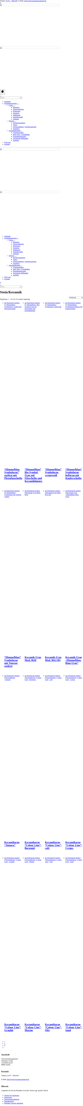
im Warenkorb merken (12, 303)
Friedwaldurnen (18, 109)
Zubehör (16, 119)
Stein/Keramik (18, 117)
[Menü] (2, 92)
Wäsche (11, 121)
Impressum (8, 1097)
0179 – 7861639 (11, 1)
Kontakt (7, 144)
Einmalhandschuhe (19, 136)
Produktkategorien (10, 103)
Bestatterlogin (9, 1101)
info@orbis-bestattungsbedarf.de (35, 1)
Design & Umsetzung (11, 1095)
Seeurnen (16, 113)
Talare (15, 125)
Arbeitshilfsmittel (14, 131)
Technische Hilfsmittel (20, 138)
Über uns (7, 142)
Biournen (16, 107)
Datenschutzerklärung (11, 1099)
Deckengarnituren (19, 123)
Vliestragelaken (18, 133)
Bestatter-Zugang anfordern (13, 1103)
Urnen (11, 105)
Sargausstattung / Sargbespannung (24, 127)
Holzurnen (16, 111)
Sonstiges (16, 129)
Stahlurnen (16, 115)
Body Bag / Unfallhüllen (21, 134)
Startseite (7, 101)
